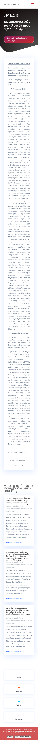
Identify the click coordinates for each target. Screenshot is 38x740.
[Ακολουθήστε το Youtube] (19, 687)
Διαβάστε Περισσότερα (14, 542)
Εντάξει (10, 737)
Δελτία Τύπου (17, 506)
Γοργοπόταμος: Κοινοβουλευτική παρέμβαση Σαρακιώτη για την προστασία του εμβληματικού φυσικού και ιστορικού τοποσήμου (18, 501)
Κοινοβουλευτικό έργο (13, 508)
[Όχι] (35, 733)
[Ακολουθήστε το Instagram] (19, 715)
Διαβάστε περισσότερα (23, 737)
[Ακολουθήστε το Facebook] (19, 673)
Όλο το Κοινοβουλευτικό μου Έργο (17, 39)
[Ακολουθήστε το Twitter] (19, 701)
